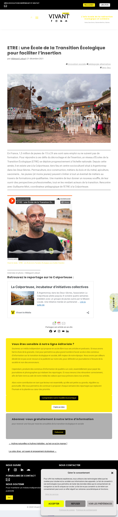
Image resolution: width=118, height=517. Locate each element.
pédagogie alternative (99, 64)
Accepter (53, 503)
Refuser (75, 503)
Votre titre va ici (24, 479)
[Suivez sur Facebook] (52, 21)
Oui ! (9, 497)
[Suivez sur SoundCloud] (66, 21)
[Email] (63, 331)
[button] (112, 472)
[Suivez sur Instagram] (56, 21)
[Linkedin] (67, 331)
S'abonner (59, 432)
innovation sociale (77, 64)
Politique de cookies (67, 510)
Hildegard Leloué (18, 58)
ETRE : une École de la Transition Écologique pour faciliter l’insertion (41, 263)
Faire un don (59, 407)
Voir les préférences (100, 503)
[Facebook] (51, 331)
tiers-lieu (106, 67)
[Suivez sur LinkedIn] (61, 21)
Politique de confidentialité (86, 510)
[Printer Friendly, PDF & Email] (59, 323)
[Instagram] (59, 331)
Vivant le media (12, 263)
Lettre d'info (105, 5)
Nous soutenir (89, 5)
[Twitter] (55, 331)
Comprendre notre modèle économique (59, 398)
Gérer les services (51, 494)
